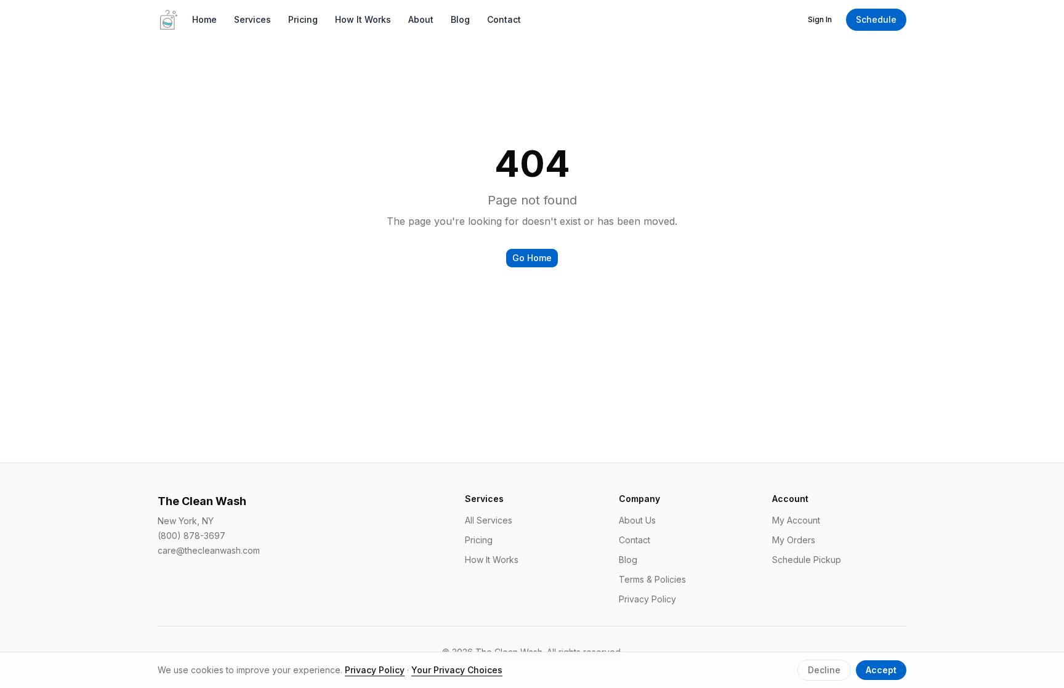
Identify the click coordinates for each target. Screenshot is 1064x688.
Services (252, 19)
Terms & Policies (652, 579)
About (420, 19)
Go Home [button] (532, 258)
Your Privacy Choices (456, 670)
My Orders (793, 540)
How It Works (363, 19)
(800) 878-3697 (191, 535)
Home (204, 19)
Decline (824, 670)
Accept (881, 670)
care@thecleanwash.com (209, 550)
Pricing (303, 19)
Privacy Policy (647, 599)
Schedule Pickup (806, 559)
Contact (504, 19)
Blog (460, 19)
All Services (488, 520)
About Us (637, 520)
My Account (796, 520)
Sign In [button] (820, 19)
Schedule (876, 19)
